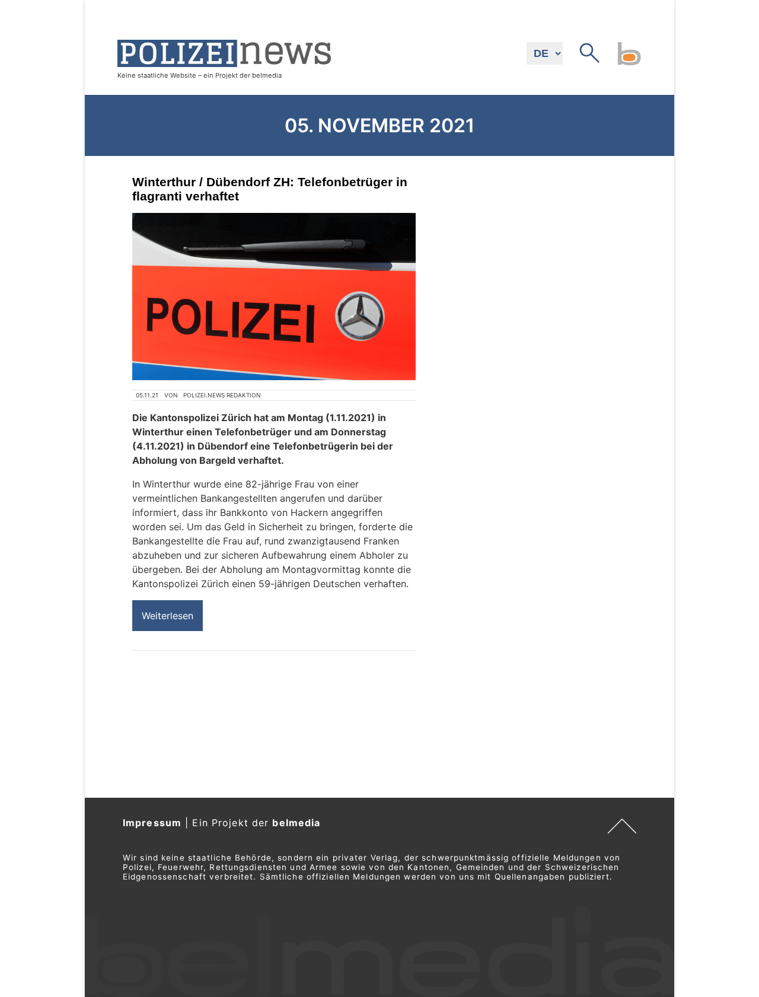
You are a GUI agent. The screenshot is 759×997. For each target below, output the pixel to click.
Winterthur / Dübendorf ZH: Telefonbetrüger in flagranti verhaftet (269, 189)
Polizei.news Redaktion (222, 395)
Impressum (152, 823)
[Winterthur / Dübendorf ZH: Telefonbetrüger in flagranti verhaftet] (274, 296)
